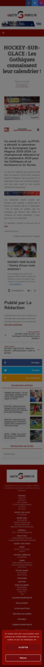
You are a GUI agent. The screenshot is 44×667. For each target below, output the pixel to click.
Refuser (23, 658)
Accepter (23, 647)
